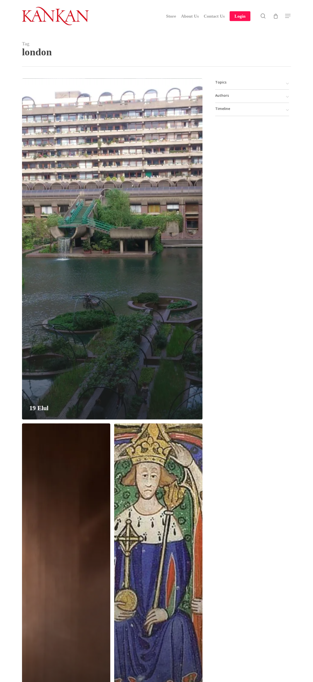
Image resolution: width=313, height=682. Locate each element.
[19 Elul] (112, 248)
